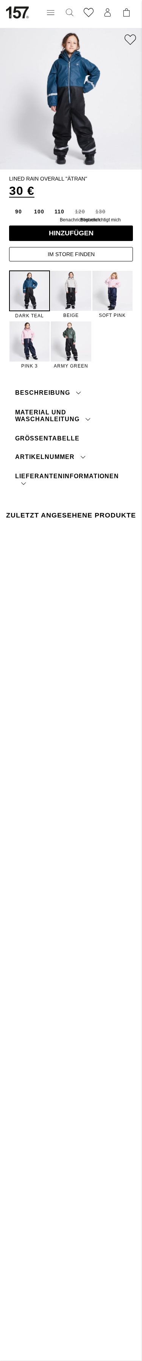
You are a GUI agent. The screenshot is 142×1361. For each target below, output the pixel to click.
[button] (50, 12)
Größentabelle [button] (47, 438)
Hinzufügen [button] (71, 233)
